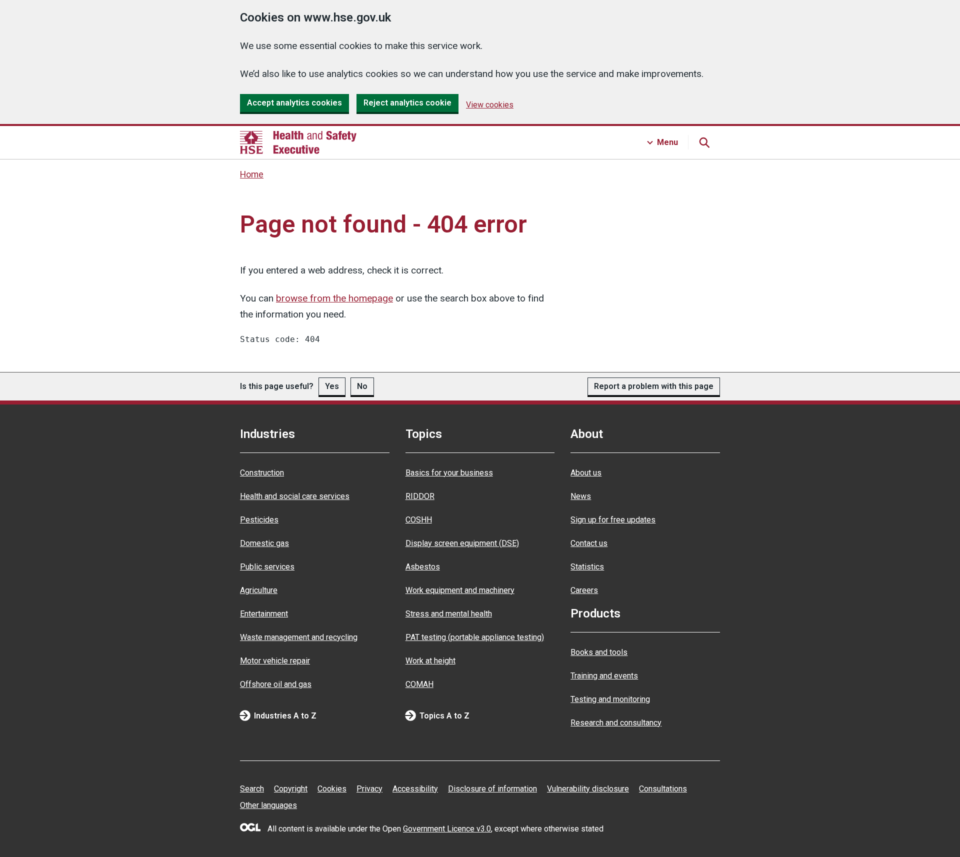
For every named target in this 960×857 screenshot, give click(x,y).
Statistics (587, 567)
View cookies (490, 105)
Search (252, 789)
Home (252, 175)
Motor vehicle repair (275, 661)
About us (586, 473)
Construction (262, 473)
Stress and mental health (449, 613)
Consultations (663, 789)
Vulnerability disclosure (588, 789)
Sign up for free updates (613, 519)
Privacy (369, 789)
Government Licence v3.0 (447, 829)
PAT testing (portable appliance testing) (475, 637)
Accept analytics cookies (294, 103)
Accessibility (415, 789)
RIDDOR (420, 496)
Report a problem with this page (654, 386)
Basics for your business (449, 473)
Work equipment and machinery (460, 590)
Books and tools (599, 652)
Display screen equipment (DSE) (462, 543)
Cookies (332, 789)
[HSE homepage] (298, 142)
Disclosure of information (492, 789)
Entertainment (264, 613)
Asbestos (423, 567)
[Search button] (704, 142)
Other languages (268, 805)
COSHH (419, 519)
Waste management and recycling (299, 637)
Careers (584, 590)
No (362, 386)
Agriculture (259, 590)
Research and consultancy (616, 723)
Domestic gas (264, 543)
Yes (332, 386)
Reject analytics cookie (408, 103)
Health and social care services (295, 496)
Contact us (589, 543)
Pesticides (259, 519)
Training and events (604, 675)
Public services (267, 567)
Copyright (291, 789)
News (580, 496)
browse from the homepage (334, 298)
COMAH (420, 684)
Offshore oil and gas (276, 684)
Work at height (431, 661)
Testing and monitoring (610, 699)
